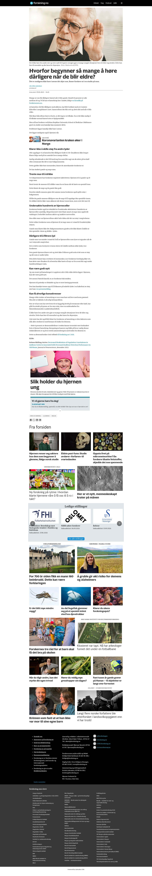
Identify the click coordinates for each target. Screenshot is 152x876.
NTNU (66, 804)
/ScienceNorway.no (103, 747)
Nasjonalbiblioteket (70, 807)
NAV (34, 853)
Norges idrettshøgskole (71, 843)
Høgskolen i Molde (38, 827)
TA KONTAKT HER (38, 404)
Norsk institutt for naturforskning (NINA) (76, 855)
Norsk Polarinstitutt (70, 845)
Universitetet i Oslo (101, 844)
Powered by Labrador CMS (76, 869)
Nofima (67, 825)
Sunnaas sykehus (101, 824)
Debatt (96, 3)
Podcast (109, 3)
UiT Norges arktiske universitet (105, 834)
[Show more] (60, 410)
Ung (102, 3)
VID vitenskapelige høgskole (104, 859)
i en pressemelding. (43, 289)
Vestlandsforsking (101, 854)
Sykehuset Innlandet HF (103, 827)
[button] (32, 523)
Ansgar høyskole (37, 793)
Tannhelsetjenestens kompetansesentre (107, 829)
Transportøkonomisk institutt (105, 831)
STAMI (98, 817)
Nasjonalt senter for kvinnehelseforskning (77, 819)
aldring (46, 416)
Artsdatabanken (37, 798)
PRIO (97, 795)
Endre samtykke (39, 782)
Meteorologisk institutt (39, 851)
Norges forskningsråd (71, 838)
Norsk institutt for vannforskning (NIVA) (76, 858)
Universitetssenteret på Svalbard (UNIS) (107, 851)
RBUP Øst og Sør (101, 798)
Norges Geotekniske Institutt (73, 833)
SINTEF (98, 807)
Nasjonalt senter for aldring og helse (75, 814)
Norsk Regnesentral (70, 848)
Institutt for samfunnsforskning (42, 839)
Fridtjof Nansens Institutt (40, 819)
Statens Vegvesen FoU (102, 819)
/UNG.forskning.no (103, 744)
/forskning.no (102, 740)
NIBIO (34, 856)
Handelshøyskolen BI (39, 822)
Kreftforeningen (37, 844)
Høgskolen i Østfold (38, 829)
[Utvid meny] (121, 3)
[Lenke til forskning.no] (59, 2)
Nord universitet (69, 828)
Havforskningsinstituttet (40, 824)
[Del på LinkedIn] (36, 420)
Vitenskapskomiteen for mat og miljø (107, 861)
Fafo (34, 807)
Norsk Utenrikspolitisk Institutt (74, 853)
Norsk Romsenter (70, 850)
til (58, 335)
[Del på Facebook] (30, 420)
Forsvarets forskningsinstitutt (41, 814)
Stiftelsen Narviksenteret (103, 822)
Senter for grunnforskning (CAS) (105, 810)
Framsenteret (36, 817)
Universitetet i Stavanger (103, 846)
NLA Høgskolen (69, 793)
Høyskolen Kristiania (39, 836)
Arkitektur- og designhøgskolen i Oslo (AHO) (45, 795)
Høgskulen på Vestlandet (40, 834)
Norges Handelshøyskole (72, 835)
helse (54, 416)
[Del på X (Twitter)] (33, 420)
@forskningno (102, 736)
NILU (34, 863)
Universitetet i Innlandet (103, 841)
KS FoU (35, 841)
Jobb (115, 3)
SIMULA (98, 805)
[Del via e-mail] (40, 420)
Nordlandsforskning (70, 830)
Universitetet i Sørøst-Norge (104, 849)
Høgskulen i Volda (38, 831)
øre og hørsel (35, 416)
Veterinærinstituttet (102, 856)
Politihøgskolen (101, 793)
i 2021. (71, 335)
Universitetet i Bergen (102, 839)
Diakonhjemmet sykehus (40, 800)
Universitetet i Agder (102, 836)
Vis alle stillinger (76, 539)
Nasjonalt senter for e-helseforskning (75, 816)
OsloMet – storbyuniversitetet (73, 860)
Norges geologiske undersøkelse (74, 840)
